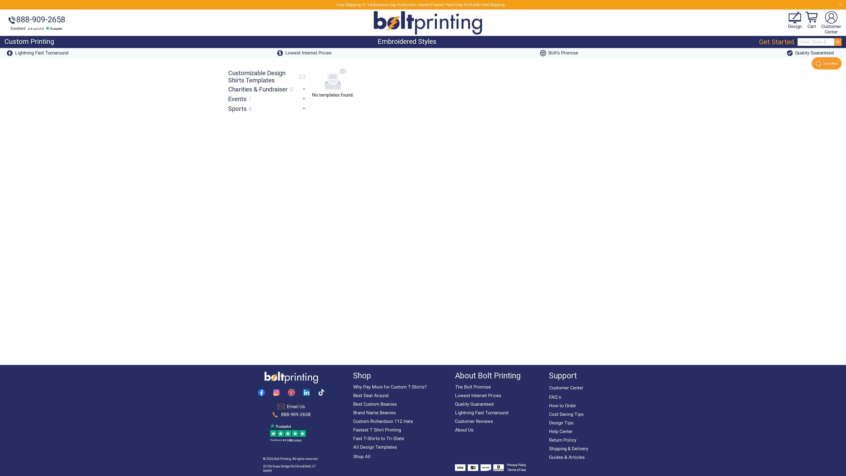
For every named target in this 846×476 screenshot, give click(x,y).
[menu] (377, 42)
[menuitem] (29, 42)
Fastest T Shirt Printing (377, 430)
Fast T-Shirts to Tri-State (378, 438)
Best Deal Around (371, 395)
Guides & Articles (567, 457)
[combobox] (816, 42)
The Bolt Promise (473, 387)
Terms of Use (516, 470)
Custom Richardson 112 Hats (383, 421)
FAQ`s (555, 397)
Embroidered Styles (407, 41)
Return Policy (562, 440)
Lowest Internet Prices (478, 395)
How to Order (562, 405)
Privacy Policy (516, 465)
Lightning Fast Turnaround (481, 412)
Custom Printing (29, 41)
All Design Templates (375, 447)
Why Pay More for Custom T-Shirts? (390, 387)
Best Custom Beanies (375, 404)
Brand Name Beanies (374, 412)
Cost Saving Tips (566, 414)
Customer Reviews (474, 421)
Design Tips (561, 423)
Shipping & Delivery (568, 448)
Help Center (561, 431)
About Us (464, 430)
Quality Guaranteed (474, 404)
